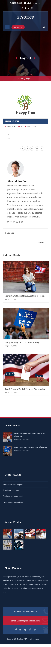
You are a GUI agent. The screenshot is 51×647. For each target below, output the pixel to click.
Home (21, 79)
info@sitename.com (30, 620)
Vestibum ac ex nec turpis (13, 496)
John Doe (11, 126)
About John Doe (17, 181)
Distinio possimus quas (12, 490)
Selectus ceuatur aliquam (13, 484)
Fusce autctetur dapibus (13, 502)
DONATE (18, 27)
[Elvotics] (25, 17)
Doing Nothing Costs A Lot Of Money (22, 342)
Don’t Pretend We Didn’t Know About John (25, 389)
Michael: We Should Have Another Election (24, 295)
